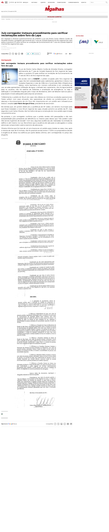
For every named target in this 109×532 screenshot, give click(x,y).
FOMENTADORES (61, 2)
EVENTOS (83, 2)
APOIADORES (51, 2)
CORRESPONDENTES (73, 2)
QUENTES (43, 2)
